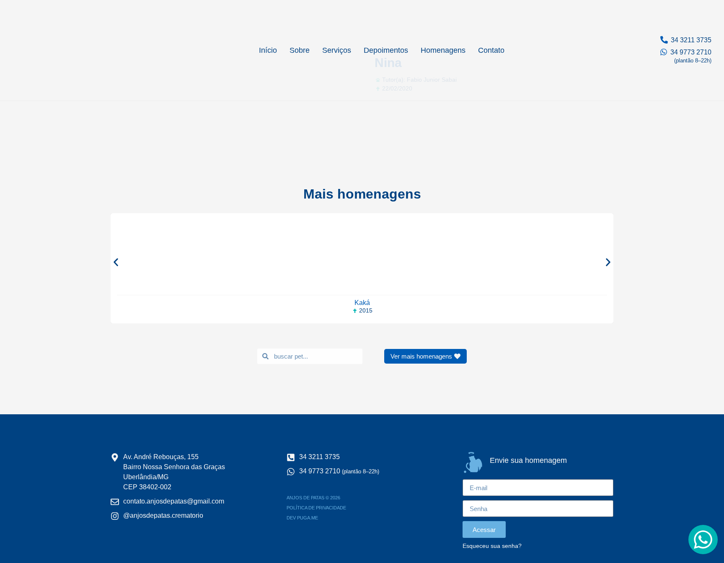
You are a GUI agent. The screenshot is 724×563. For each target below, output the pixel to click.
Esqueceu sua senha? (492, 546)
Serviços (336, 50)
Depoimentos (386, 50)
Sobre (300, 50)
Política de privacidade (316, 507)
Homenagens (443, 50)
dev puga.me (302, 517)
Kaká (362, 302)
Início (268, 50)
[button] (116, 262)
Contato (491, 50)
